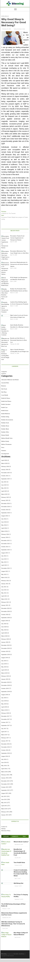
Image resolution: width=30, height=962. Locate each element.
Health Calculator (5, 404)
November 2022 (5, 568)
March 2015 (4, 808)
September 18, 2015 (18, 899)
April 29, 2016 (17, 937)
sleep (23, 29)
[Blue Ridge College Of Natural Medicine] (6, 932)
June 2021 (4, 589)
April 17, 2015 (17, 878)
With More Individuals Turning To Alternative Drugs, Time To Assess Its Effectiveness (13, 923)
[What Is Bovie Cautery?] (6, 842)
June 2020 (4, 626)
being (15, 29)
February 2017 (5, 737)
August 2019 (4, 657)
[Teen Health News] (6, 862)
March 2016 (4, 771)
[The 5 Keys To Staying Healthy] (6, 894)
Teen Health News (19, 862)
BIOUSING (16, 953)
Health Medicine (5, 413)
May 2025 (4, 488)
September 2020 (5, 617)
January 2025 (4, 500)
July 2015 (3, 796)
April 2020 (4, 633)
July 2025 (3, 482)
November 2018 (5, 685)
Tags (24, 836)
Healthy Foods (5, 422)
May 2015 (4, 802)
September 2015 (5, 790)
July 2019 (3, 660)
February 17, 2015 (6, 908)
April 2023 (4, 565)
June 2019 (4, 663)
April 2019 (4, 670)
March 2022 (4, 577)
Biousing (3, 954)
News (2, 447)
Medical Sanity (5, 441)
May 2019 (4, 667)
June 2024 (4, 522)
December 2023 (5, 540)
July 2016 (3, 759)
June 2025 (4, 485)
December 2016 (5, 744)
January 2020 (4, 642)
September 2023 (5, 549)
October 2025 (4, 475)
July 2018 (3, 697)
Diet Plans (4, 392)
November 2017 (5, 719)
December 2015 (5, 781)
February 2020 (5, 639)
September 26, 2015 (6, 917)
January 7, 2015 (18, 886)
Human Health (5, 435)
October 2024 (4, 509)
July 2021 (3, 586)
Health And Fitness (6, 401)
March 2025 (4, 494)
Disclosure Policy (5, 830)
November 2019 (5, 648)
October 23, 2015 (18, 865)
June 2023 (4, 559)
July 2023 (3, 556)
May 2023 (4, 562)
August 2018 (4, 694)
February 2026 (5, 466)
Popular (5, 836)
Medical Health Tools (6, 438)
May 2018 (4, 704)
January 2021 (4, 605)
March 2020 (4, 636)
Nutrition (3, 450)
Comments (15, 836)
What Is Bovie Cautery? (21, 841)
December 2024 (5, 503)
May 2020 (4, 629)
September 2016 (5, 753)
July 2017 (3, 728)
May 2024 (4, 525)
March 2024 (4, 531)
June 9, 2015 (5, 928)
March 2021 (4, 599)
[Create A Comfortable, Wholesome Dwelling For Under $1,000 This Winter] (6, 870)
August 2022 (4, 571)
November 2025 (5, 472)
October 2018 (4, 688)
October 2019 (4, 651)
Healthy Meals (5, 429)
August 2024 (4, 515)
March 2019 (4, 673)
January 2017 (4, 741)
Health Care (4, 407)
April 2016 (4, 768)
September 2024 (5, 512)
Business (3, 386)
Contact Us (4, 826)
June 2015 (4, 799)
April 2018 (4, 707)
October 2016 (4, 750)
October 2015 (4, 787)
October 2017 (4, 722)
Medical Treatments (6, 444)
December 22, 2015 (18, 844)
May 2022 (4, 574)
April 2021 (4, 596)
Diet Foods (4, 389)
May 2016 (4, 765)
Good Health (5, 16)
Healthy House (5, 426)
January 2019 (4, 679)
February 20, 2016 (6, 29)
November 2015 (5, 784)
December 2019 (5, 645)
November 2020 (5, 611)
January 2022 (4, 583)
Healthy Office (5, 432)
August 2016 (4, 756)
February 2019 (5, 676)
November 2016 (5, 747)
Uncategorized (5, 453)
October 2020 (4, 614)
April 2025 (4, 491)
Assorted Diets (5, 382)
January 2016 (4, 778)
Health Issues (4, 410)
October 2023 (4, 546)
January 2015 (4, 815)
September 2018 (5, 691)
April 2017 (4, 731)
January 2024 (4, 537)
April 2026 (4, 460)
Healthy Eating (5, 416)
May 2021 (4, 593)
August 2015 (4, 793)
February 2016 (5, 774)
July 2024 (3, 519)
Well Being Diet (18, 883)
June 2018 (4, 700)
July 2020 (3, 623)
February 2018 (5, 713)
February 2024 (5, 534)
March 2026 (4, 463)
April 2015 (4, 805)
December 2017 (5, 716)
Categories (4, 371)
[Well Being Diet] (6, 883)
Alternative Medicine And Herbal (10, 379)
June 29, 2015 (17, 857)
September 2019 (5, 654)
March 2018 (4, 710)
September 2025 (5, 478)
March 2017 (4, 734)
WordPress (21, 953)
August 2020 (4, 620)
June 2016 (4, 762)
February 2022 (5, 580)
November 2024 (5, 506)
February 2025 (5, 497)
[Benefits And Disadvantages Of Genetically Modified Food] (6, 849)
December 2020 (5, 608)
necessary (19, 29)
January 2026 (4, 469)
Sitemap (3, 828)
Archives (3, 373)
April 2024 (4, 528)
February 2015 (5, 811)
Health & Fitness (5, 398)
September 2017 (5, 725)
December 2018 (5, 682)
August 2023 (4, 552)
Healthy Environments (7, 419)
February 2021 (5, 602)
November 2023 (5, 543)
